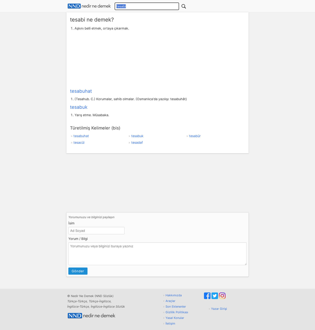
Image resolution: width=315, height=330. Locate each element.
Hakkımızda (174, 295)
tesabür (195, 136)
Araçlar (170, 301)
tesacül (78, 142)
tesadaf (137, 142)
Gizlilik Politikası (177, 312)
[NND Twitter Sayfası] (215, 298)
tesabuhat (81, 91)
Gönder (78, 271)
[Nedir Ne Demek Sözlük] (89, 6)
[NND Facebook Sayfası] (207, 298)
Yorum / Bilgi (78, 239)
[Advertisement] (157, 58)
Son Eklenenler (176, 306)
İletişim (170, 323)
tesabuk (79, 107)
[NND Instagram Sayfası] (222, 298)
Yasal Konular (175, 318)
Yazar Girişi (219, 309)
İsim (71, 223)
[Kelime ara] (184, 6)
